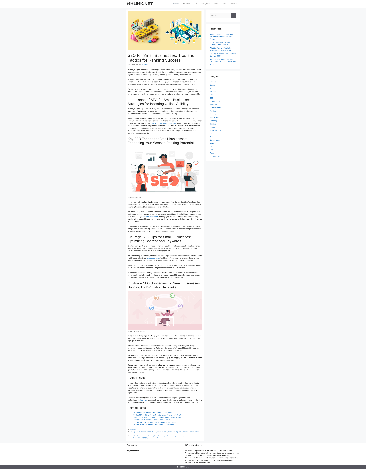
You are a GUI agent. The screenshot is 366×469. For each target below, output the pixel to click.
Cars (224, 4)
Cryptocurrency (215, 101)
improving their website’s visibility (163, 123)
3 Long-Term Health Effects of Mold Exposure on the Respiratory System (223, 61)
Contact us (233, 4)
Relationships (215, 140)
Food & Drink (214, 117)
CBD (211, 98)
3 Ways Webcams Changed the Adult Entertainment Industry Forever (222, 36)
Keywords (179, 432)
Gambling (213, 121)
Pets (211, 137)
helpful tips (171, 432)
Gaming (216, 4)
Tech (195, 4)
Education (186, 4)
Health (212, 127)
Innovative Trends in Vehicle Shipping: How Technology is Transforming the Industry (157, 436)
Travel (212, 153)
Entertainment (215, 108)
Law (211, 134)
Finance (213, 114)
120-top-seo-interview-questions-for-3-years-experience (148, 432)
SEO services (143, 400)
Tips (211, 150)
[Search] (233, 15)
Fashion (213, 111)
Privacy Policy (205, 4)
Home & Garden (216, 130)
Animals (213, 82)
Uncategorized (215, 156)
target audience (153, 258)
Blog (211, 88)
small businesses (139, 434)
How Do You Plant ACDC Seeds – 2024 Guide (144, 438)
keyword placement (150, 217)
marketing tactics (188, 432)
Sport (212, 143)
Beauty (212, 85)
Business (176, 4)
